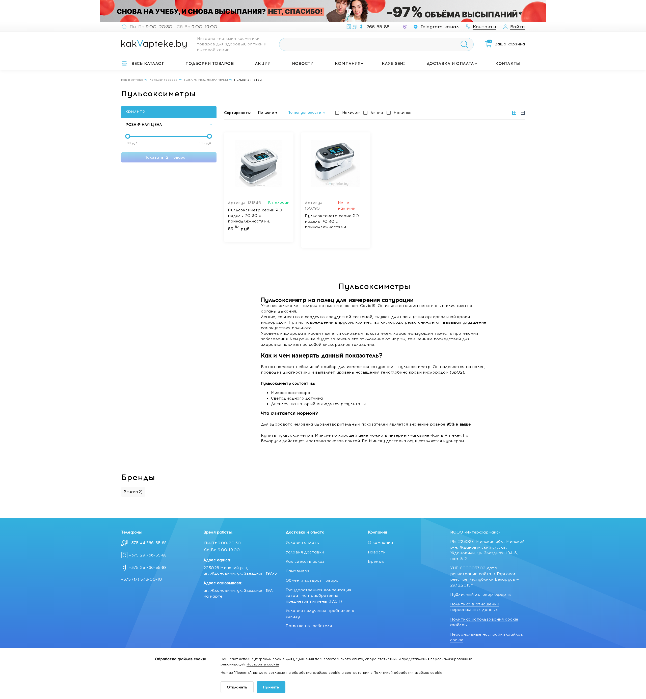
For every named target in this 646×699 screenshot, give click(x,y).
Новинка (403, 112)
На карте (212, 596)
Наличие (351, 112)
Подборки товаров (209, 63)
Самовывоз (297, 571)
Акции (263, 63)
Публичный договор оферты (481, 594)
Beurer (133, 492)
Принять (271, 687)
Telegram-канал (439, 27)
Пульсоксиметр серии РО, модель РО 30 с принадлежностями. (255, 215)
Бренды (376, 561)
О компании (380, 542)
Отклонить (237, 687)
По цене (266, 112)
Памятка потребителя (309, 626)
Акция (376, 112)
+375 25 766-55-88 (148, 567)
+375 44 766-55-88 (148, 543)
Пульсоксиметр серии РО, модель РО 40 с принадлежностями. (332, 221)
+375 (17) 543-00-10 (141, 579)
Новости (303, 63)
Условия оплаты (302, 542)
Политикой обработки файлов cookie (407, 672)
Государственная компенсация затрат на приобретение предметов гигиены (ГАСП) (318, 596)
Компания (347, 63)
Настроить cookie (263, 664)
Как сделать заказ (305, 561)
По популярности (304, 112)
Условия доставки (305, 552)
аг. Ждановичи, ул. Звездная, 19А (238, 590)
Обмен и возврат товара (312, 580)
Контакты (507, 63)
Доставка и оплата (450, 63)
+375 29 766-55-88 (148, 555)
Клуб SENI (393, 63)
